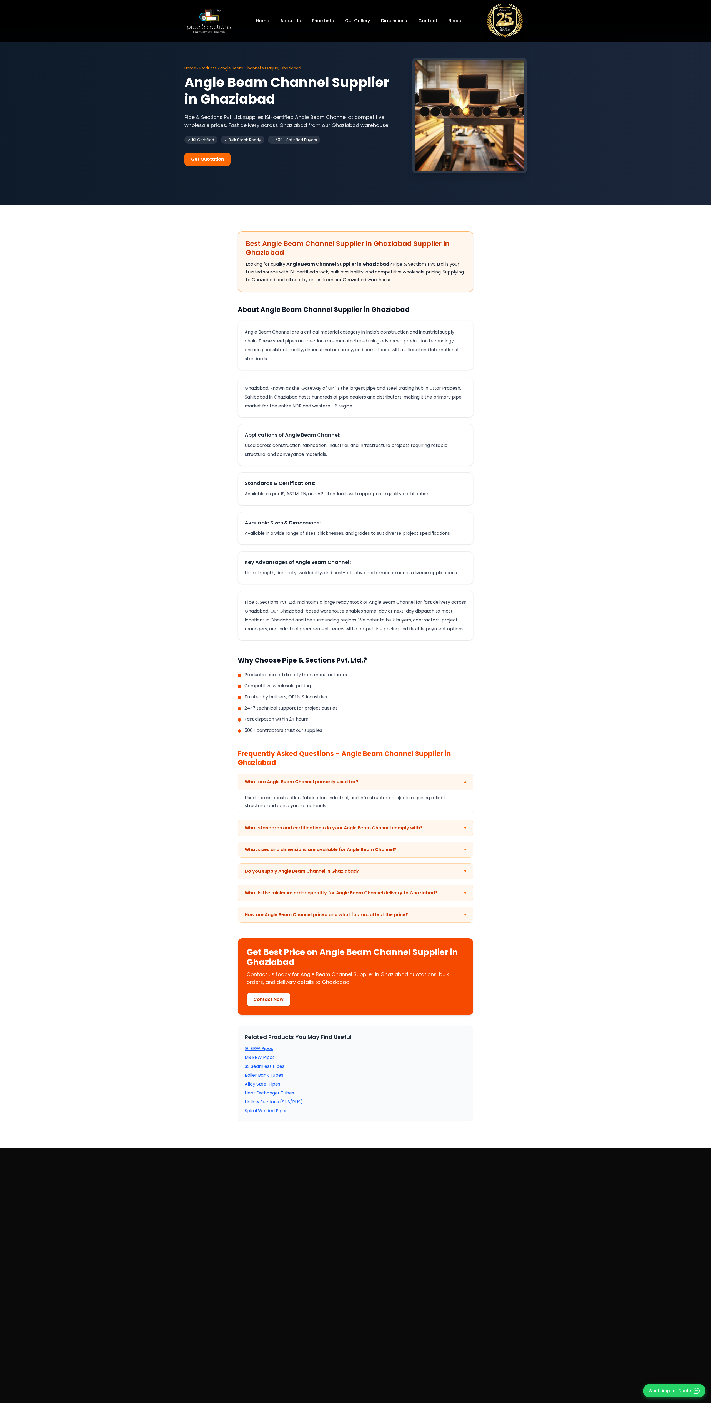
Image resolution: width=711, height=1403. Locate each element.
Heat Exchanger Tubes (269, 1093)
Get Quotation (207, 159)
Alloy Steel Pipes (262, 1084)
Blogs (455, 21)
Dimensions (394, 21)
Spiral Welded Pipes (266, 1111)
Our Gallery (357, 21)
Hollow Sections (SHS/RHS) (274, 1102)
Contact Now (268, 999)
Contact (427, 21)
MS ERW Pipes (260, 1057)
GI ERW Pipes (259, 1048)
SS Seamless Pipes (264, 1066)
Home (262, 21)
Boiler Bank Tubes (264, 1075)
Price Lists (323, 21)
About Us (290, 21)
